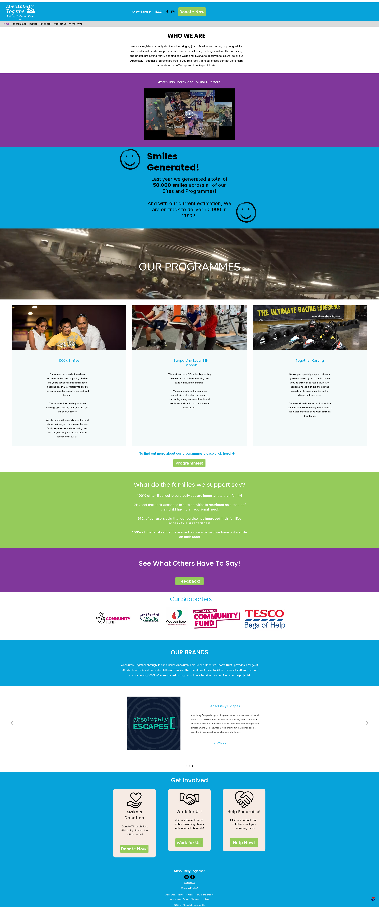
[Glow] (199, 766)
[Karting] (183, 766)
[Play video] (189, 114)
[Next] (367, 723)
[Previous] (12, 723)
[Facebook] (167, 12)
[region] (134, 823)
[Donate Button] (373, 898)
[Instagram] (173, 12)
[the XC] (186, 766)
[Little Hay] (189, 766)
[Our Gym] (192, 766)
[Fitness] (180, 766)
